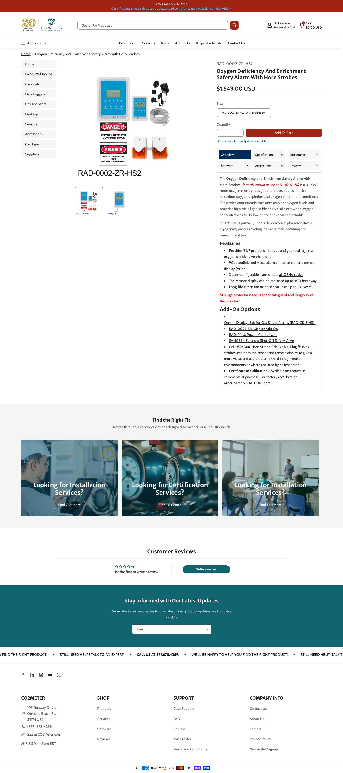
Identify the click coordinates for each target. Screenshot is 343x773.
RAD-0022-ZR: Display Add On (253, 329)
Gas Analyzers (35, 104)
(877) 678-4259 (39, 726)
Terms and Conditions (190, 749)
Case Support (183, 708)
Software (227, 166)
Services (103, 719)
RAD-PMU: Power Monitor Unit (253, 334)
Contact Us (258, 708)
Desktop (31, 114)
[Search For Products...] (234, 25)
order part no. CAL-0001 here (247, 383)
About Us (257, 719)
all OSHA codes (291, 274)
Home (26, 54)
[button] (310, 25)
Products (126, 43)
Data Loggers (35, 94)
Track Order (182, 739)
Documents (298, 155)
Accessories (34, 134)
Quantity (223, 124)
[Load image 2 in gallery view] (119, 201)
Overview (227, 155)
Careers (255, 729)
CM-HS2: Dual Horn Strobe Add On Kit (259, 347)
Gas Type (32, 144)
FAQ (176, 719)
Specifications (264, 155)
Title (220, 103)
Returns (179, 729)
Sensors (31, 124)
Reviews (295, 166)
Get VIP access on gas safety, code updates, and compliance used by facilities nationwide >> (171, 8)
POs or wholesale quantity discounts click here (243, 141)
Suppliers (32, 154)
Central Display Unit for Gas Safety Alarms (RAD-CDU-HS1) (270, 322)
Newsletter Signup (264, 749)
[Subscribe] (206, 630)
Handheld (32, 84)
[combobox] (153, 25)
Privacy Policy (260, 739)
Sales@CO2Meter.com (44, 734)
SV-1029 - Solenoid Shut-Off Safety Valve (261, 340)
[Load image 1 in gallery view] (89, 201)
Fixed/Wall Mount (38, 74)
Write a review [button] (206, 569)
